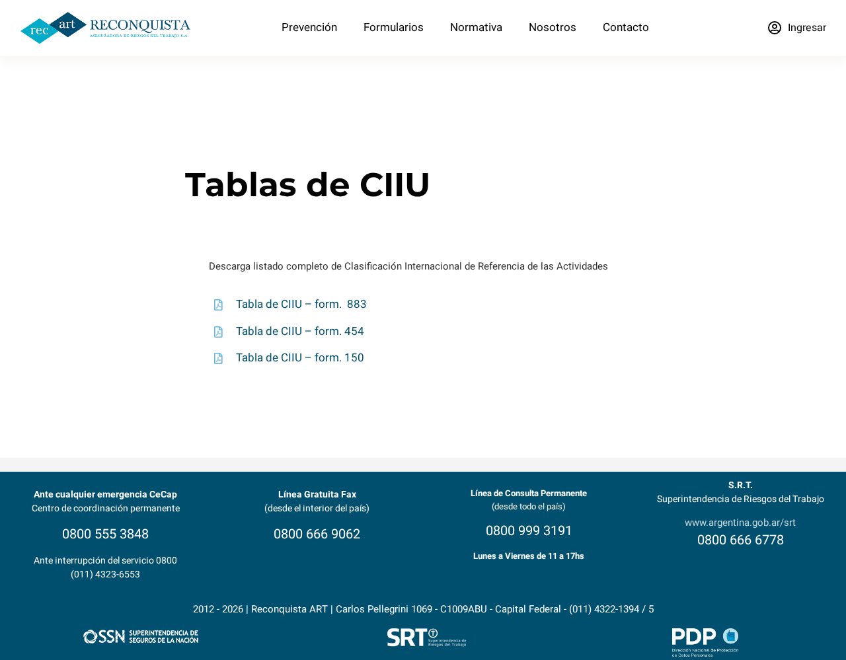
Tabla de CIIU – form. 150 (300, 357)
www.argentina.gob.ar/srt (740, 522)
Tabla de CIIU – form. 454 (300, 331)
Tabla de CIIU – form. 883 (301, 304)
